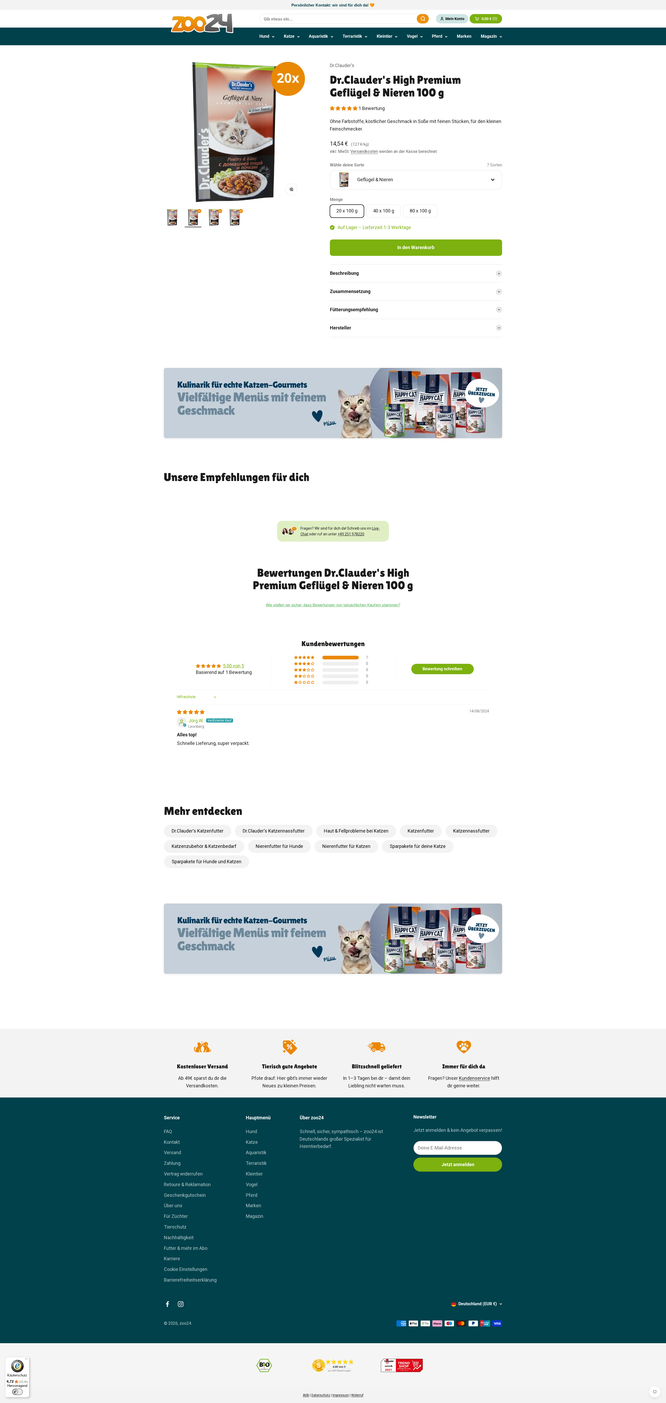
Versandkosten (364, 151)
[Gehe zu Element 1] (172, 218)
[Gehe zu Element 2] (193, 218)
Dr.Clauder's (342, 65)
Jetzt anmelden (457, 1164)
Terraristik (352, 36)
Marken (464, 36)
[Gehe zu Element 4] (234, 218)
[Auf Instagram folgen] (180, 1304)
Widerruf (357, 1395)
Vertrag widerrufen (183, 1174)
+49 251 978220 (351, 534)
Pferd (437, 36)
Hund (264, 36)
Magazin (489, 36)
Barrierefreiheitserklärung (190, 1280)
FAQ (168, 1131)
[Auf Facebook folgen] (167, 1304)
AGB (306, 1395)
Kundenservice (474, 1078)
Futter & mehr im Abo (185, 1248)
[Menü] (26, 1360)
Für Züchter (176, 1216)
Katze (289, 36)
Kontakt (172, 1142)
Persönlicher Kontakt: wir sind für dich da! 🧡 (333, 5)
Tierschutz (175, 1227)
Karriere (172, 1258)
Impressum (340, 1395)
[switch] (17, 1392)
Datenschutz (320, 1395)
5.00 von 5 (233, 665)
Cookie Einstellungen (185, 1269)
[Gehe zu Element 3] (214, 218)
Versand (172, 1152)
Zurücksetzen (400, 18)
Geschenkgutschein (185, 1195)
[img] (190, 712)
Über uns (173, 1205)
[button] (344, 108)
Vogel (412, 36)
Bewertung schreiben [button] (442, 668)
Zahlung (172, 1163)
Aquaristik (318, 36)
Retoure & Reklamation (187, 1184)
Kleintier (384, 36)
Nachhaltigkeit (179, 1237)
